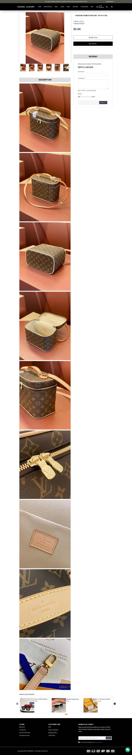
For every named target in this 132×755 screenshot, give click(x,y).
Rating (79, 94)
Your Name (81, 71)
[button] (20, 67)
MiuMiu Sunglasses (72, 699)
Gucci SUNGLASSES (41, 699)
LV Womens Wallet (104, 699)
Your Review (81, 78)
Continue (102, 102)
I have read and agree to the (91, 742)
